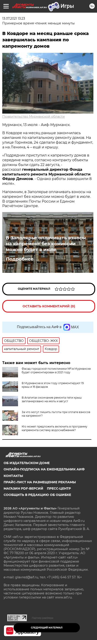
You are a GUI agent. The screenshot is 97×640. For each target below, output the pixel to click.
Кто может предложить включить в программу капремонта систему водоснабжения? (54, 428)
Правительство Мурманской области (33, 116)
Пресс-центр (59, 488)
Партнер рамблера (42, 618)
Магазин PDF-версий (23, 488)
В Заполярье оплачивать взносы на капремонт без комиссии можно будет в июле (46, 243)
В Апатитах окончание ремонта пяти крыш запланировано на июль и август (52, 399)
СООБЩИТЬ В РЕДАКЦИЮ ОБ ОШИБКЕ (37, 495)
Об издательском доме (27, 463)
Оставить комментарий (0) (49, 306)
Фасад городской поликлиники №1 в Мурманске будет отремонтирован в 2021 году (56, 370)
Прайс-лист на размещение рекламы (40, 482)
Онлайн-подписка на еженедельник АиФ (44, 469)
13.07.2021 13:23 (13, 18)
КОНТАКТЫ (13, 476)
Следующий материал (46, 627)
